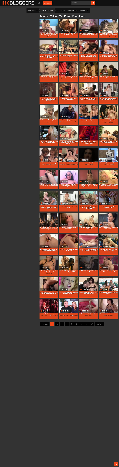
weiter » (100, 324)
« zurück (44, 324)
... (86, 324)
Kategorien (48, 3)
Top (116, 463)
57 (92, 324)
